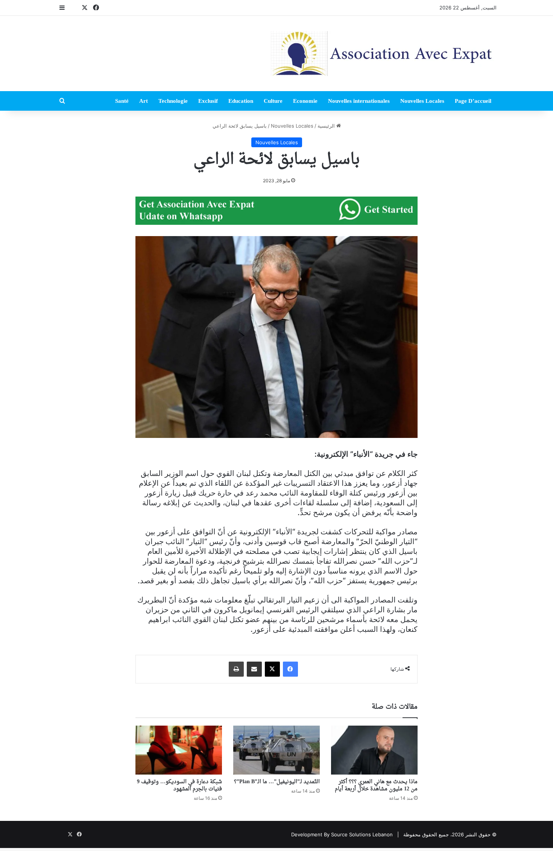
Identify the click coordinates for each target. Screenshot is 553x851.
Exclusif (208, 101)
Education (240, 101)
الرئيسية (327, 126)
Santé (122, 101)
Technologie (173, 101)
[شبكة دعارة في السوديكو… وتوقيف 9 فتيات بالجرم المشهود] (178, 750)
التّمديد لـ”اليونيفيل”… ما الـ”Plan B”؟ (277, 782)
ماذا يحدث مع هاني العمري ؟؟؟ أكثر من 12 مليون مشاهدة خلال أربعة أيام (376, 785)
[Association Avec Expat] (384, 53)
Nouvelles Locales (422, 101)
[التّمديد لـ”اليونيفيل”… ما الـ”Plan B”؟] (276, 750)
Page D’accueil (473, 101)
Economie (305, 101)
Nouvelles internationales (359, 101)
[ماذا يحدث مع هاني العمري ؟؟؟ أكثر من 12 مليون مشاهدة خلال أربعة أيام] (374, 750)
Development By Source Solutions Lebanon (342, 834)
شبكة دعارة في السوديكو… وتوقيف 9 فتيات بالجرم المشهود (179, 785)
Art (143, 101)
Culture (273, 101)
